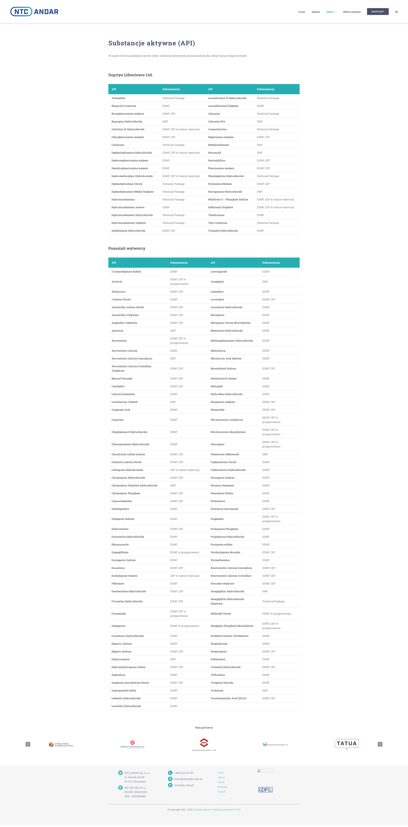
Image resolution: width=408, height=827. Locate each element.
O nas (221, 772)
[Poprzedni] (28, 744)
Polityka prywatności (223, 809)
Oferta (221, 782)
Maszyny (222, 786)
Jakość (221, 777)
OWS (237, 809)
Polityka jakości (202, 809)
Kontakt (222, 791)
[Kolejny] (380, 744)
